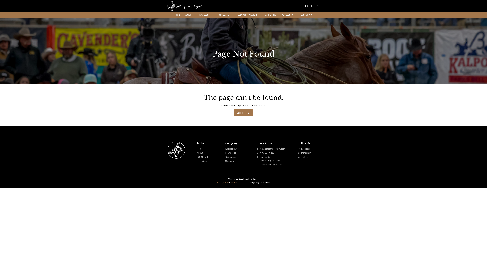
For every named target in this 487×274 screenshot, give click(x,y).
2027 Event (204, 15)
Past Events (287, 15)
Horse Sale (223, 15)
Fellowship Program (247, 15)
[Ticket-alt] (306, 6)
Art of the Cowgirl (188, 6)
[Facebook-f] (311, 6)
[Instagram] (317, 6)
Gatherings (270, 15)
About (188, 15)
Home (177, 15)
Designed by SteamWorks (260, 182)
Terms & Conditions (238, 182)
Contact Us (306, 15)
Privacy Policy (223, 182)
